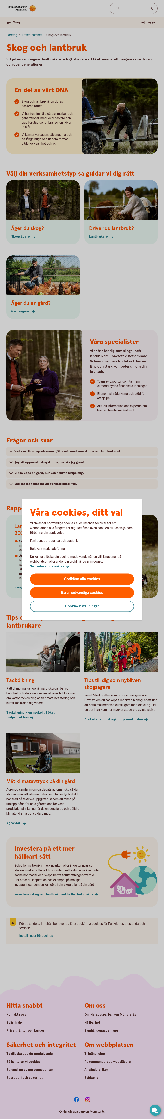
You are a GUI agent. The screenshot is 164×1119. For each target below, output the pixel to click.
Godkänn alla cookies (82, 579)
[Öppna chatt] (155, 1110)
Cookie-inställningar (82, 606)
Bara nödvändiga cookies (82, 592)
